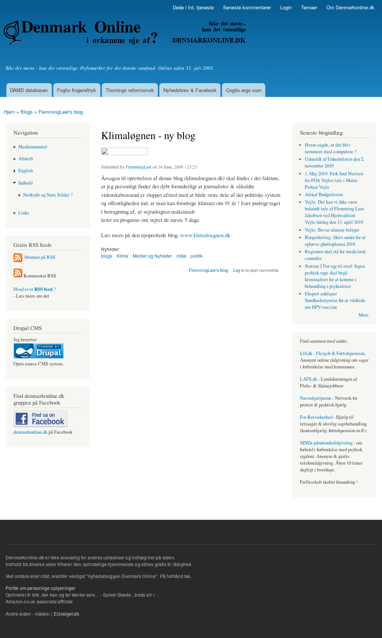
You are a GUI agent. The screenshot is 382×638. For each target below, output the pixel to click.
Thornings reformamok (130, 90)
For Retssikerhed (316, 417)
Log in (238, 270)
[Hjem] (126, 33)
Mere (363, 315)
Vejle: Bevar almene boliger (332, 230)
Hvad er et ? (34, 289)
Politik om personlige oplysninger (41, 588)
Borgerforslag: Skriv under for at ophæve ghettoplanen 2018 (335, 240)
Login (286, 7)
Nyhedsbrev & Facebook (190, 90)
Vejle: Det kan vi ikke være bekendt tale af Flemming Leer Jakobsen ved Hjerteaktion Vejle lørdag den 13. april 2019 (334, 212)
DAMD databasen (29, 90)
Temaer (309, 7)
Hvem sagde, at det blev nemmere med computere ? (331, 148)
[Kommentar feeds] (17, 276)
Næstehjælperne (315, 398)
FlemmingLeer (138, 167)
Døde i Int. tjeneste (193, 7)
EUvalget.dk (66, 613)
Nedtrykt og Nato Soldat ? (48, 195)
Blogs (27, 111)
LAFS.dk (308, 379)
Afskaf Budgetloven (324, 194)
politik (197, 255)
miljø (181, 255)
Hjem (9, 111)
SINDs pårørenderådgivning (326, 443)
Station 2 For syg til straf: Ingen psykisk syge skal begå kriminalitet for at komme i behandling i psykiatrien (335, 276)
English (25, 170)
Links (23, 213)
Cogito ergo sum (244, 90)
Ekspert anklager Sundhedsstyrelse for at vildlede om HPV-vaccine (335, 300)
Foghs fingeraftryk (76, 90)
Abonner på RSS (39, 257)
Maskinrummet (32, 147)
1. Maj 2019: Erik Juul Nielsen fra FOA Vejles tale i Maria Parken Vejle (334, 180)
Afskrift (25, 158)
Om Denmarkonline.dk (350, 7)
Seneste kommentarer (247, 7)
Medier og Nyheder (152, 255)
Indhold (25, 183)
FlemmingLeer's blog (60, 111)
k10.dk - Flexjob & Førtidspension (332, 353)
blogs (106, 255)
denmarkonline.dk (30, 432)
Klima (122, 255)
